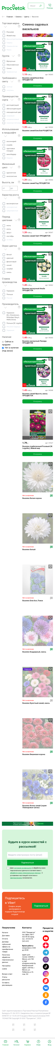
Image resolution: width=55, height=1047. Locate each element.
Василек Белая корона (32, 498)
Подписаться (27, 862)
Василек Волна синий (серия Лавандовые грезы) (34, 806)
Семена (18, 17)
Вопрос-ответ (7, 974)
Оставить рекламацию (7, 984)
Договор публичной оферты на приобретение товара (7, 947)
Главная (10, 17)
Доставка (5, 936)
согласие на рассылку (22, 868)
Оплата (5, 939)
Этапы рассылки (6, 978)
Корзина (27, 1045)
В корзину (38, 86)
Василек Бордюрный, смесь (34, 652)
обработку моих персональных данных (25, 873)
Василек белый (28, 549)
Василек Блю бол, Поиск (32, 601)
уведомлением (16, 878)
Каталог (5, 932)
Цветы (26, 17)
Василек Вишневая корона (33, 754)
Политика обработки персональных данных (8, 958)
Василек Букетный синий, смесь (36, 703)
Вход (49, 1045)
